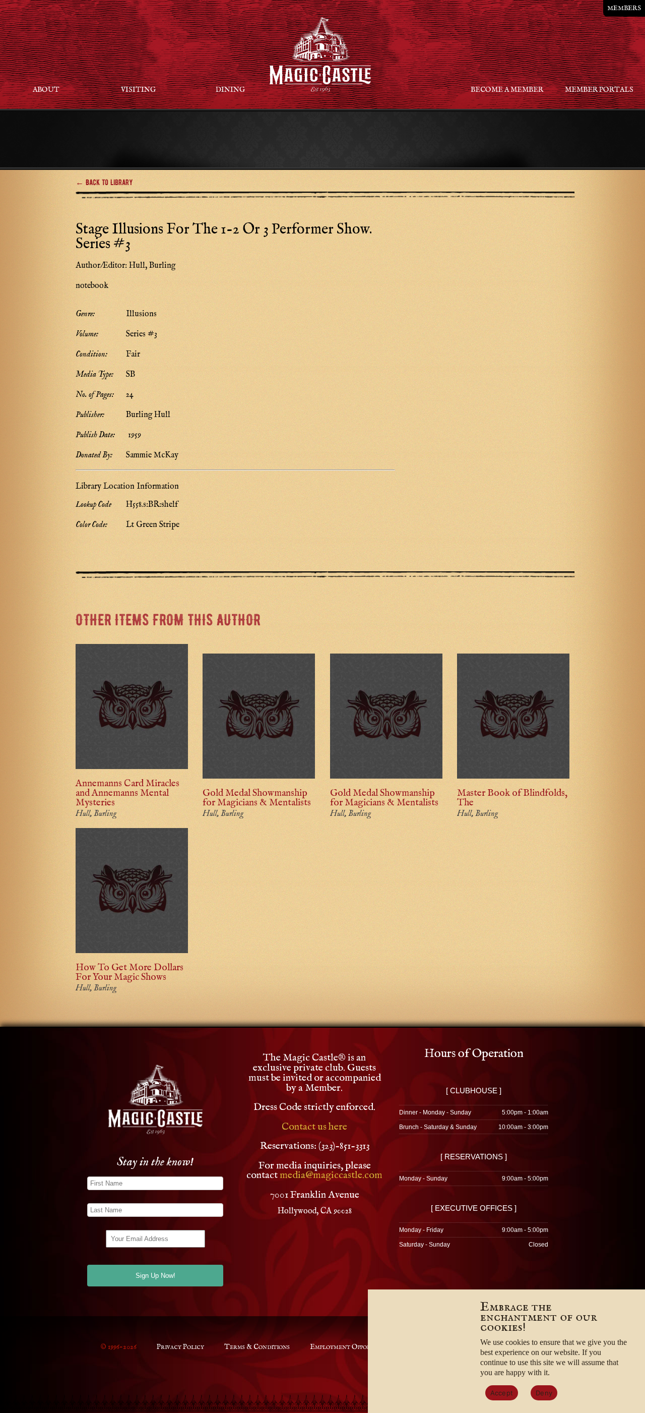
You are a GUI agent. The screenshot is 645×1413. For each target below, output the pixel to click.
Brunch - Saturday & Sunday (438, 1127)
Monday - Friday (421, 1229)
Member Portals (599, 89)
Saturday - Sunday (424, 1244)
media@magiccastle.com (331, 1175)
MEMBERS (624, 8)
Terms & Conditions (257, 1346)
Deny (544, 1393)
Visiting (138, 89)
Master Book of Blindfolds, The (512, 798)
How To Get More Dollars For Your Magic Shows (129, 972)
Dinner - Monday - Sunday (435, 1112)
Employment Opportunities (353, 1346)
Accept (501, 1393)
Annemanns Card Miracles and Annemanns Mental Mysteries (127, 793)
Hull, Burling (96, 814)
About (46, 89)
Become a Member (507, 89)
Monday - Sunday (423, 1178)
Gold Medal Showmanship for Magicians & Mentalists (257, 798)
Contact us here (314, 1127)
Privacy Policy (180, 1346)
